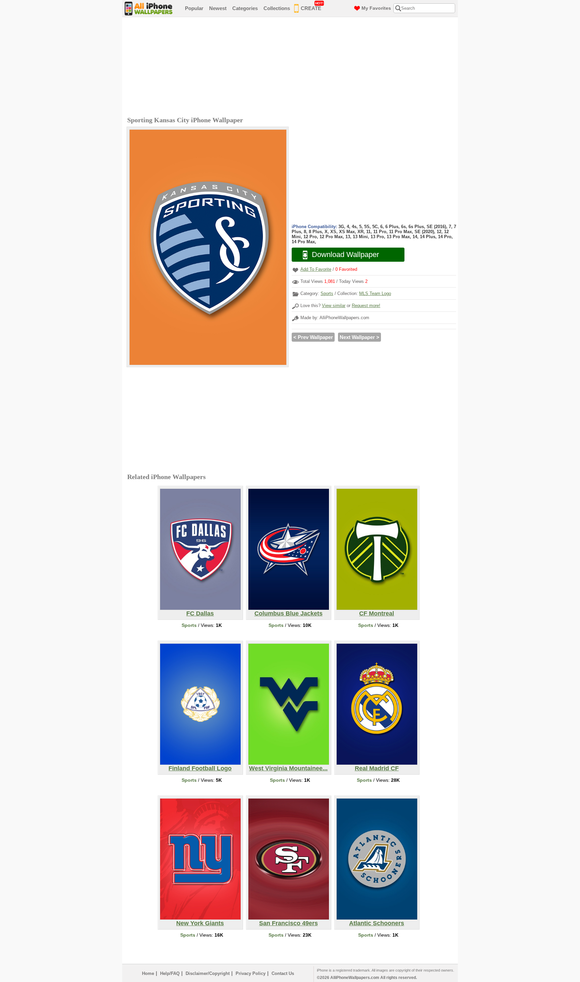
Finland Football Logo (200, 768)
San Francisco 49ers (288, 923)
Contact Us (283, 973)
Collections (276, 8)
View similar (333, 305)
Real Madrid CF (377, 768)
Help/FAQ (170, 973)
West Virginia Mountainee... (288, 768)
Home (148, 973)
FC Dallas (200, 613)
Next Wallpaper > (359, 337)
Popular (194, 8)
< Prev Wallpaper (313, 337)
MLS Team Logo (375, 293)
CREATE (312, 6)
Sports (327, 293)
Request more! (366, 305)
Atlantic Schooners (376, 923)
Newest (218, 8)
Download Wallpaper (345, 254)
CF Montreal (376, 613)
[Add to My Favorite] (295, 270)
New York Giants (200, 923)
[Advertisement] (292, 67)
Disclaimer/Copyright (208, 973)
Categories (245, 8)
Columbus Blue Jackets (288, 613)
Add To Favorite (315, 269)
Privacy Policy (250, 973)
